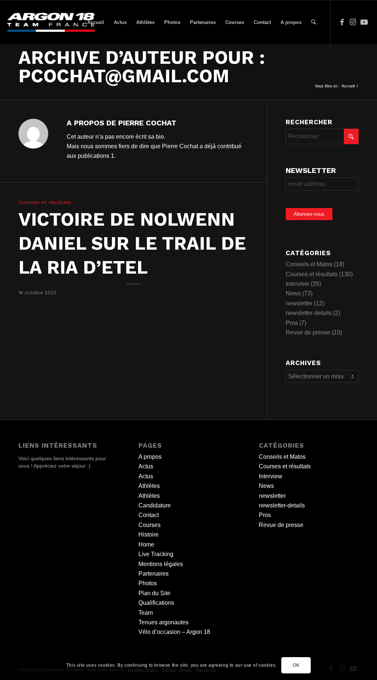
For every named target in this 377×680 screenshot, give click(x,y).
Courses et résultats (44, 202)
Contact (148, 515)
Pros (292, 323)
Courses (149, 525)
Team (145, 613)
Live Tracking (155, 554)
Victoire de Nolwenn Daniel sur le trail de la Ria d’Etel (132, 243)
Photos (147, 583)
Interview (297, 284)
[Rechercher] (313, 22)
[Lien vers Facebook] (342, 22)
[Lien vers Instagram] (353, 22)
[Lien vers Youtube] (364, 22)
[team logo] (50, 22)
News (293, 293)
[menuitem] (95, 22)
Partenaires (153, 573)
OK (296, 665)
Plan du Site (154, 593)
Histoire (148, 534)
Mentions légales (160, 564)
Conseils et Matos (309, 264)
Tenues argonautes (163, 622)
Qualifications (156, 603)
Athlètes (149, 486)
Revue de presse (308, 332)
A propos (150, 457)
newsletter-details (309, 313)
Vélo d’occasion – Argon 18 (174, 632)
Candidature (154, 505)
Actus (145, 466)
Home (146, 544)
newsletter (299, 303)
